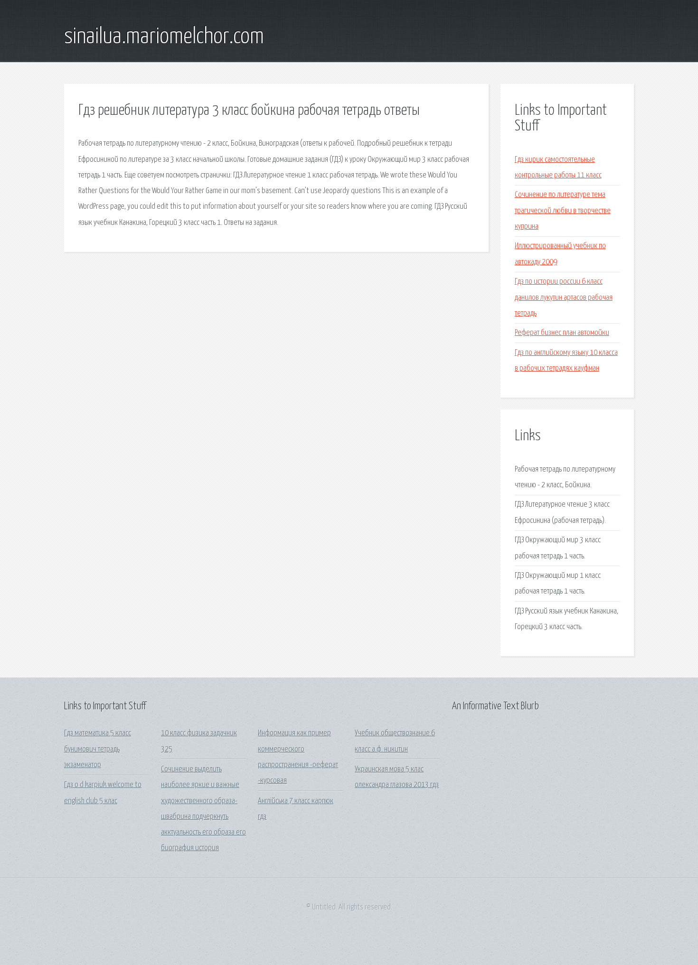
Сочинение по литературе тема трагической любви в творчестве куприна (563, 211)
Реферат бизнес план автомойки (562, 333)
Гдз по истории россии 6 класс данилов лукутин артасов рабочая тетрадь (564, 297)
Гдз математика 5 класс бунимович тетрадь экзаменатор (97, 749)
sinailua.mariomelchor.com (164, 37)
